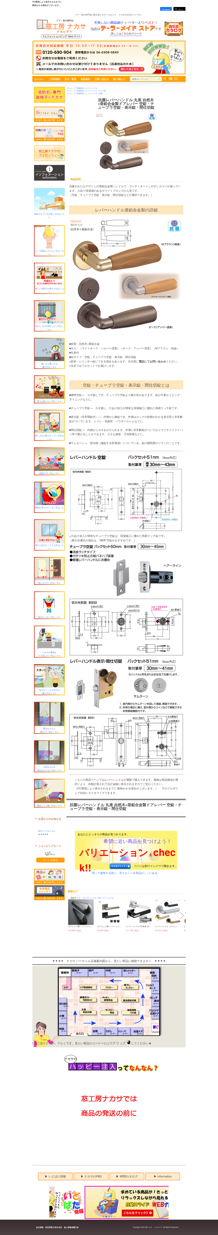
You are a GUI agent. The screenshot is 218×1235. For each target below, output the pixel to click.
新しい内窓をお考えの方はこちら (49, 290)
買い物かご (119, 79)
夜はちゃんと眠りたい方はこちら (49, 730)
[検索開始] (159, 78)
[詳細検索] (165, 78)
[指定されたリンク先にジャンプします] (128, 1218)
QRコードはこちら (45, 830)
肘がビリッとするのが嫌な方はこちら (49, 691)
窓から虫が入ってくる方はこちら (49, 547)
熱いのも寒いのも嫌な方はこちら (49, 365)
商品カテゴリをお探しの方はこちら (49, 215)
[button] (70, 915)
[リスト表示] (170, 78)
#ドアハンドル (90, 897)
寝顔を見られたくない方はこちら (49, 509)
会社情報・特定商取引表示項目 (49, 1227)
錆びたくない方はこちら (49, 616)
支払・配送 (70, 79)
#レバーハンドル (106, 897)
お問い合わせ (102, 79)
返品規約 (85, 79)
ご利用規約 (54, 79)
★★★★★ (41, 834)
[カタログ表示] (176, 78)
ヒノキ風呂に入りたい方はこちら (49, 252)
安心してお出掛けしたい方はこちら (49, 327)
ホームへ (39, 79)
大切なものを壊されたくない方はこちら (49, 768)
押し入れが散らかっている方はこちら (49, 437)
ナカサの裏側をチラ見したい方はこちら (49, 654)
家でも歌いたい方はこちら (49, 401)
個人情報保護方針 (71, 1227)
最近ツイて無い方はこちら (49, 805)
